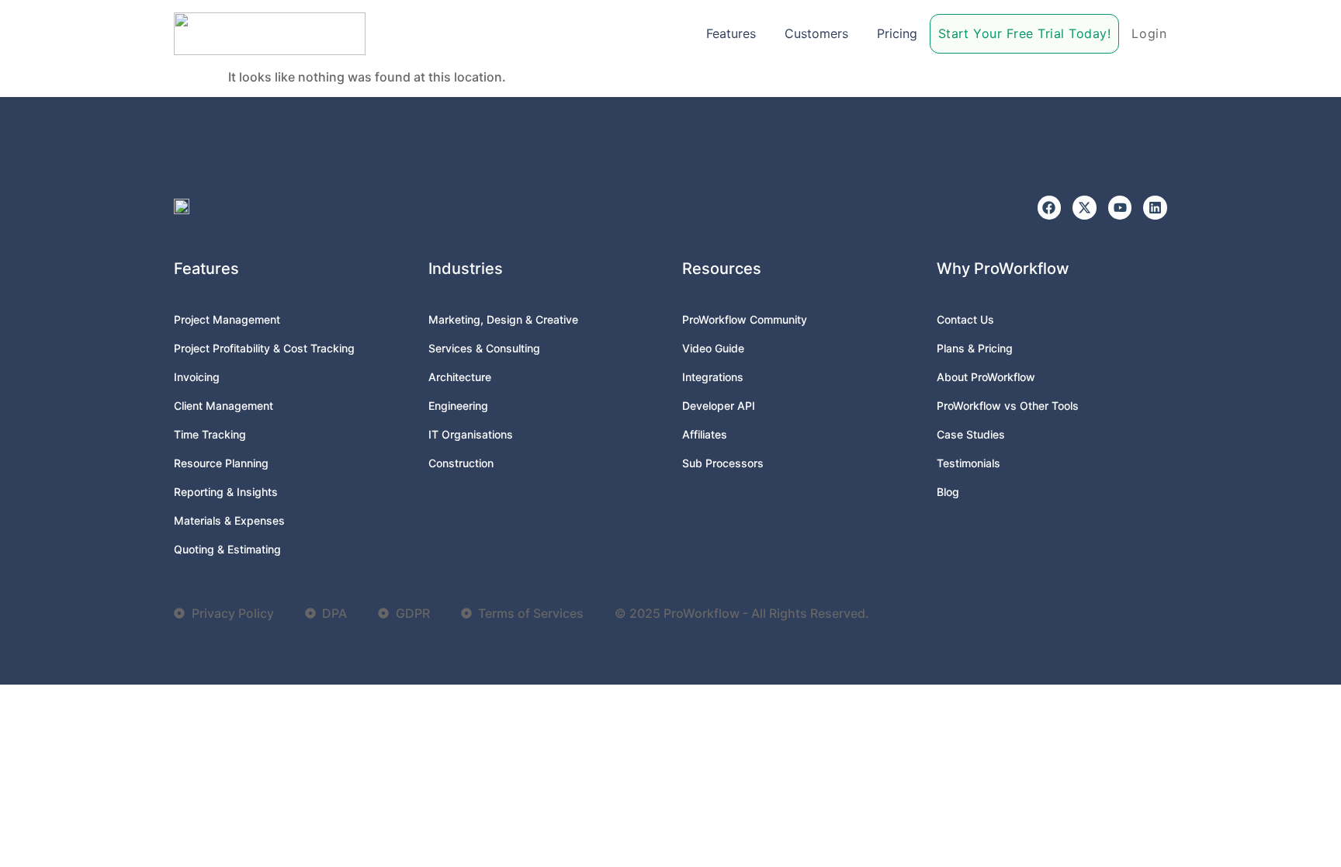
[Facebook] (1050, 208)
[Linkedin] (1155, 208)
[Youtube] (1120, 208)
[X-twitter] (1084, 208)
